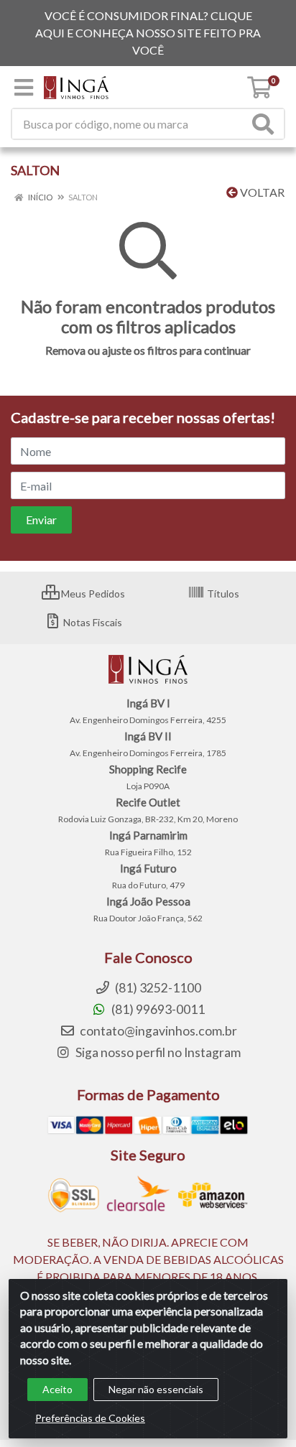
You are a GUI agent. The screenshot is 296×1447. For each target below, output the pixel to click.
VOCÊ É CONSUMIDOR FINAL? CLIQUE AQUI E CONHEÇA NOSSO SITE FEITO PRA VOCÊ (148, 33)
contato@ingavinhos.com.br (157, 1030)
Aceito (57, 1389)
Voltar (261, 192)
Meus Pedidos (92, 593)
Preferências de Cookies (90, 1418)
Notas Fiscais (91, 622)
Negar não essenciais (155, 1389)
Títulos (222, 593)
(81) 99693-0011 (157, 1009)
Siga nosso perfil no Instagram (157, 1052)
